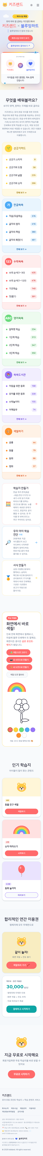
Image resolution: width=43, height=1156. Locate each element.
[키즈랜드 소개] (20, 87)
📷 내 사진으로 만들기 (19, 660)
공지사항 (21, 1112)
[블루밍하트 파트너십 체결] (23, 87)
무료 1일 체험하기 (21, 52)
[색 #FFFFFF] (24, 735)
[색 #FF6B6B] (10, 729)
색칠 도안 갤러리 (17, 674)
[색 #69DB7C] (21, 729)
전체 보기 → (21, 192)
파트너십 (14, 1108)
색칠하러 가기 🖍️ (21, 965)
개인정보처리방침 (8, 1112)
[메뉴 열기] (38, 5)
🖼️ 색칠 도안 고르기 (18, 652)
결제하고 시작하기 (21, 1009)
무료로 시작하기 (21, 1074)
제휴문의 (23, 1108)
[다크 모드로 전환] (31, 5)
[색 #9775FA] (33, 729)
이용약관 (32, 1108)
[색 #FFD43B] (16, 729)
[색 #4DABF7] (27, 729)
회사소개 (5, 1108)
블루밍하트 (12, 1142)
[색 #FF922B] (18, 735)
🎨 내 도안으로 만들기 (19, 667)
